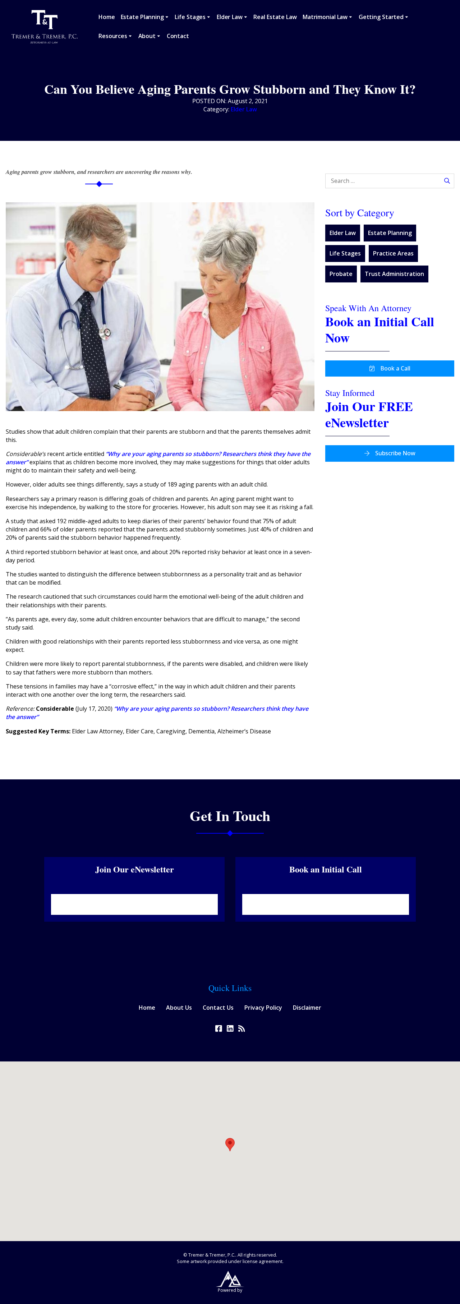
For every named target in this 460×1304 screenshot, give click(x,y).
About (147, 36)
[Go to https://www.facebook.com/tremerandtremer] (218, 1028)
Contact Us (218, 1008)
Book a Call (395, 368)
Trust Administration (394, 274)
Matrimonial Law (325, 17)
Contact (178, 36)
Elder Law (230, 17)
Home (106, 17)
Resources (112, 36)
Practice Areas (393, 253)
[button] (230, 1144)
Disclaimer (307, 1008)
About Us (179, 1008)
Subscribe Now (395, 453)
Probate (341, 274)
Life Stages (190, 17)
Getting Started (381, 17)
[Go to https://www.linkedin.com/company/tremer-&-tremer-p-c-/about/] (230, 1028)
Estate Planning (142, 17)
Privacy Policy (263, 1008)
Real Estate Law (274, 17)
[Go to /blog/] (241, 1028)
